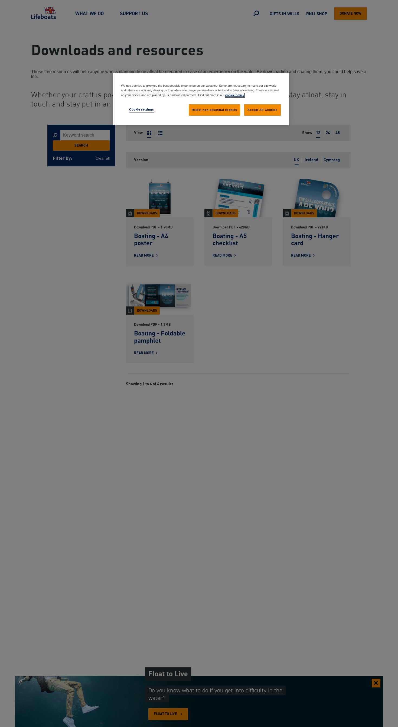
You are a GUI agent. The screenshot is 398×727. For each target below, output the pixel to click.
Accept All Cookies (262, 109)
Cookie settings (141, 109)
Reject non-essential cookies (214, 109)
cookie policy (234, 94)
